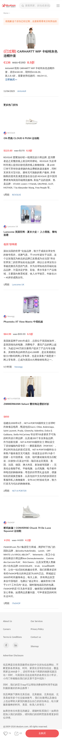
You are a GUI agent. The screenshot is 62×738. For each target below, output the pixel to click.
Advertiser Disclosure (13, 655)
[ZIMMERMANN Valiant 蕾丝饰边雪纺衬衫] (31, 386)
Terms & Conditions (12, 637)
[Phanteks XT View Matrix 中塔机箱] (31, 304)
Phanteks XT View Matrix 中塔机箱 (23, 327)
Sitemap (35, 646)
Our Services (37, 621)
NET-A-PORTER (19, 491)
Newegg (18, 367)
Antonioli (21, 91)
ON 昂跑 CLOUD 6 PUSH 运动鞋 (21, 144)
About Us (7, 621)
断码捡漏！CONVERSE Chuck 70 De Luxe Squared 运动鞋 (27, 534)
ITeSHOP (16, 603)
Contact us (36, 637)
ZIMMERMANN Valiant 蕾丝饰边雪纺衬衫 (26, 410)
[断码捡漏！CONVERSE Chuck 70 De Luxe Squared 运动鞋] (31, 510)
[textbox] (34, 6)
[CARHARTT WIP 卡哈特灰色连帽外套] (31, 38)
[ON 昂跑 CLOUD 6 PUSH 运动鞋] (31, 120)
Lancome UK (18, 284)
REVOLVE (16, 195)
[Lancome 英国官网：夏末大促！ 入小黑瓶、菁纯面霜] (31, 214)
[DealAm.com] (9, 5)
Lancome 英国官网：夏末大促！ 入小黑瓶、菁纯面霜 (30, 238)
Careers (7, 629)
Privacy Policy (37, 629)
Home (5, 13)
